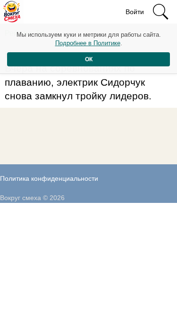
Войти (135, 12)
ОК (89, 59)
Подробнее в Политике (87, 43)
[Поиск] (160, 12)
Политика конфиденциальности (49, 178)
